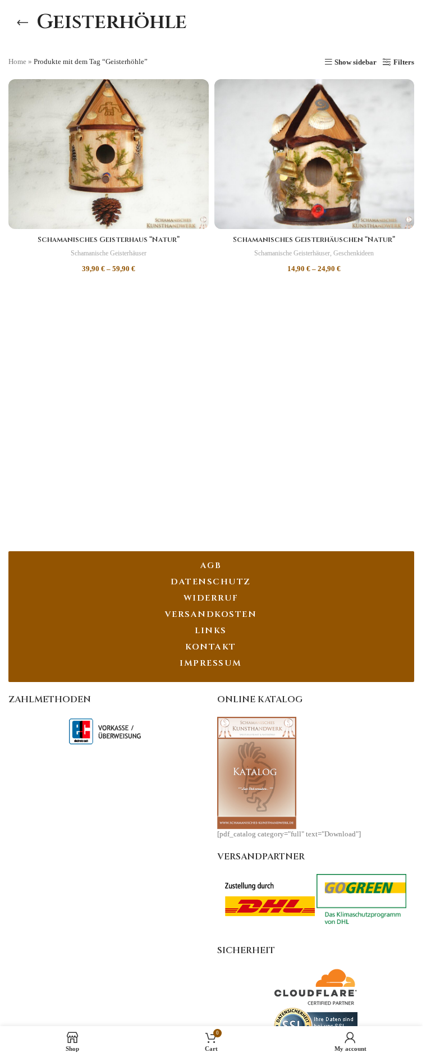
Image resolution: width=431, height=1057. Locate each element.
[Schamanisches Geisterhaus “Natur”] (108, 154)
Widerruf (211, 598)
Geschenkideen (353, 253)
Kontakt (210, 647)
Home (17, 61)
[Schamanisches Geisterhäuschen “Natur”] (314, 154)
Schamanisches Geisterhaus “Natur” (109, 240)
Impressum (211, 663)
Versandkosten (211, 614)
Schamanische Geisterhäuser (108, 253)
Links (211, 631)
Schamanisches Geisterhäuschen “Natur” (314, 240)
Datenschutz (211, 582)
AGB (211, 565)
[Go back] (22, 22)
